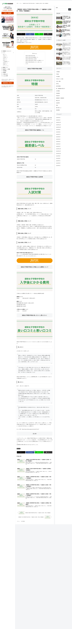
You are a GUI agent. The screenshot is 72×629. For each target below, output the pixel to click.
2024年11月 (58, 151)
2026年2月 (58, 120)
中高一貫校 (58, 81)
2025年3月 (58, 141)
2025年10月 (58, 127)
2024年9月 (58, 155)
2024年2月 (58, 165)
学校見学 (58, 95)
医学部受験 (58, 86)
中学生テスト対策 (59, 78)
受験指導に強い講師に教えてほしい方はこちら (34, 47)
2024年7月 (58, 160)
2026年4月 (58, 117)
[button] (48, 34)
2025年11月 (58, 124)
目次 (33, 53)
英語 (57, 105)
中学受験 (58, 76)
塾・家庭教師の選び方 (60, 88)
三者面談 (58, 71)
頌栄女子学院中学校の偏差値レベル (32, 57)
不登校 (57, 74)
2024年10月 (58, 153)
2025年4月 (58, 139)
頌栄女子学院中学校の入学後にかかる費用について (35, 60)
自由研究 (58, 102)
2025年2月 (58, 143)
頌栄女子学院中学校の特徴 (30, 55)
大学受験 (58, 90)
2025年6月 (58, 136)
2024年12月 (58, 148)
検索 (57, 7)
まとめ (27, 63)
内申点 (57, 83)
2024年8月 (58, 158)
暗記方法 (58, 100)
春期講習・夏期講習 (60, 98)
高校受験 (58, 110)
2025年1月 (58, 146)
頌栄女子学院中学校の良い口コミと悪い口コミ (34, 62)
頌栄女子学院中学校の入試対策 (31, 58)
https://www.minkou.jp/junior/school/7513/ (30, 429)
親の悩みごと (58, 107)
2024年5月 (58, 163)
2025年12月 (58, 122)
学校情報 (19, 448)
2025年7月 (58, 134)
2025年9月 (58, 129)
